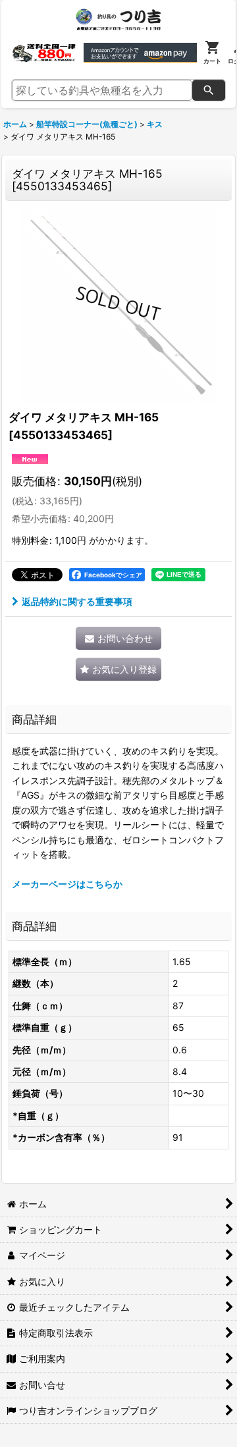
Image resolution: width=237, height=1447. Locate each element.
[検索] (208, 90)
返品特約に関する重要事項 (77, 601)
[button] (118, 669)
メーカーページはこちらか (67, 883)
